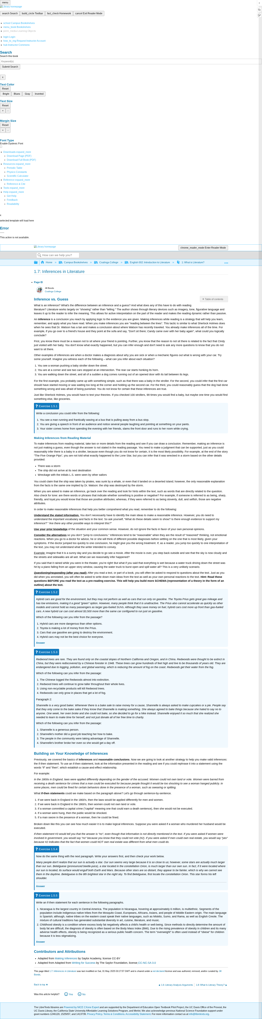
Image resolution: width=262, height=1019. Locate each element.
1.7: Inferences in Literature (62, 971)
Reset (5, 88)
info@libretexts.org (198, 1014)
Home (49, 262)
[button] (12, 200)
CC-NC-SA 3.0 (147, 962)
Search (39, 255)
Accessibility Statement (138, 1014)
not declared (159, 971)
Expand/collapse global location (226, 261)
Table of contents (214, 299)
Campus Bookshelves (75, 262)
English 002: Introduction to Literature (150, 262)
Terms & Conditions (113, 1014)
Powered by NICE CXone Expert (82, 1007)
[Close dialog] (2, 232)
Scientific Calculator (17, 176)
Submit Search (10, 66)
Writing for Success (84, 962)
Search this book (9, 56)
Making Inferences (66, 958)
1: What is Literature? (193, 262)
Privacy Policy (94, 1014)
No (84, 994)
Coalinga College (109, 262)
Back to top (39, 984)
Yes (71, 994)
